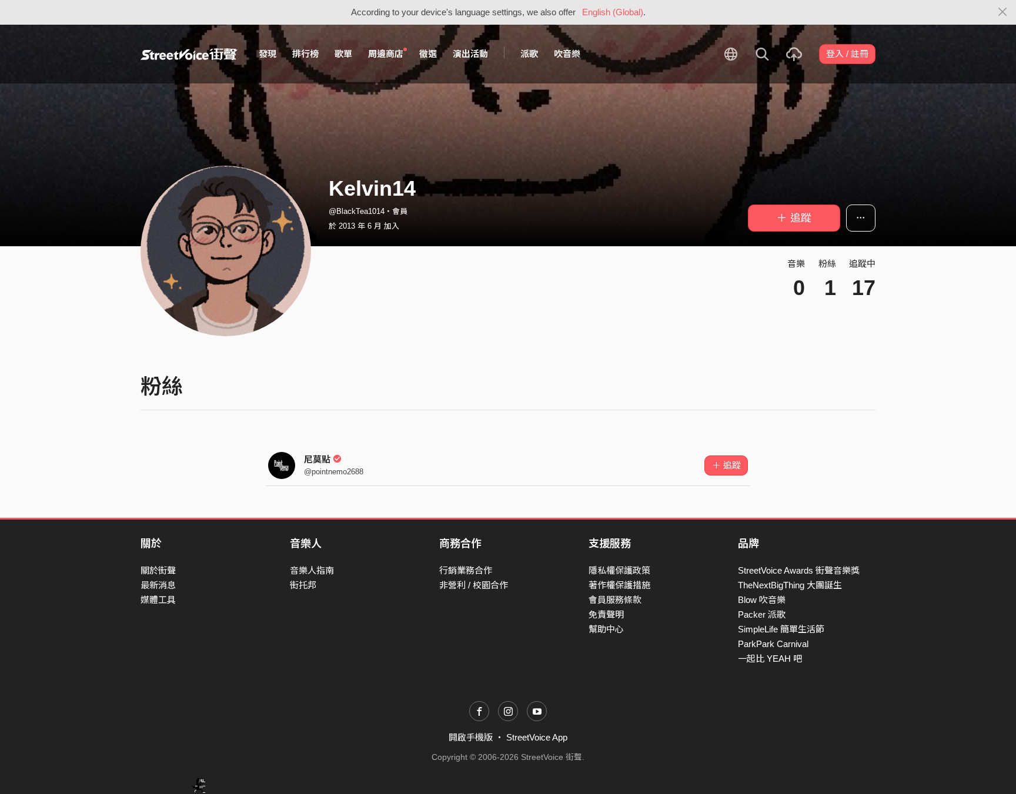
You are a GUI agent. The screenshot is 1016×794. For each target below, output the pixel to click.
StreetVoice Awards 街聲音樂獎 (799, 570)
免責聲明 (606, 614)
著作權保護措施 (619, 585)
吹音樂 (567, 54)
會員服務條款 (615, 600)
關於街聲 (158, 570)
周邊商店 (385, 54)
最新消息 (158, 585)
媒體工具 (158, 600)
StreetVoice (189, 54)
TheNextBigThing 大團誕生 (790, 585)
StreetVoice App (536, 737)
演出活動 (470, 54)
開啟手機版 (471, 737)
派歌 (529, 54)
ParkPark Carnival (773, 644)
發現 (267, 54)
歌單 (343, 54)
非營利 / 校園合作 (473, 585)
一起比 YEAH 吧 (770, 659)
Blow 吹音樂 (762, 600)
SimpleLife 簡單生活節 (781, 629)
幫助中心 (606, 629)
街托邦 (303, 585)
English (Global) (612, 12)
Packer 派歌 (762, 614)
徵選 (428, 54)
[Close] (1003, 12)
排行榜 (305, 54)
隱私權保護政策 (619, 570)
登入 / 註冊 (847, 54)
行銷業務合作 (465, 570)
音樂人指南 (312, 570)
